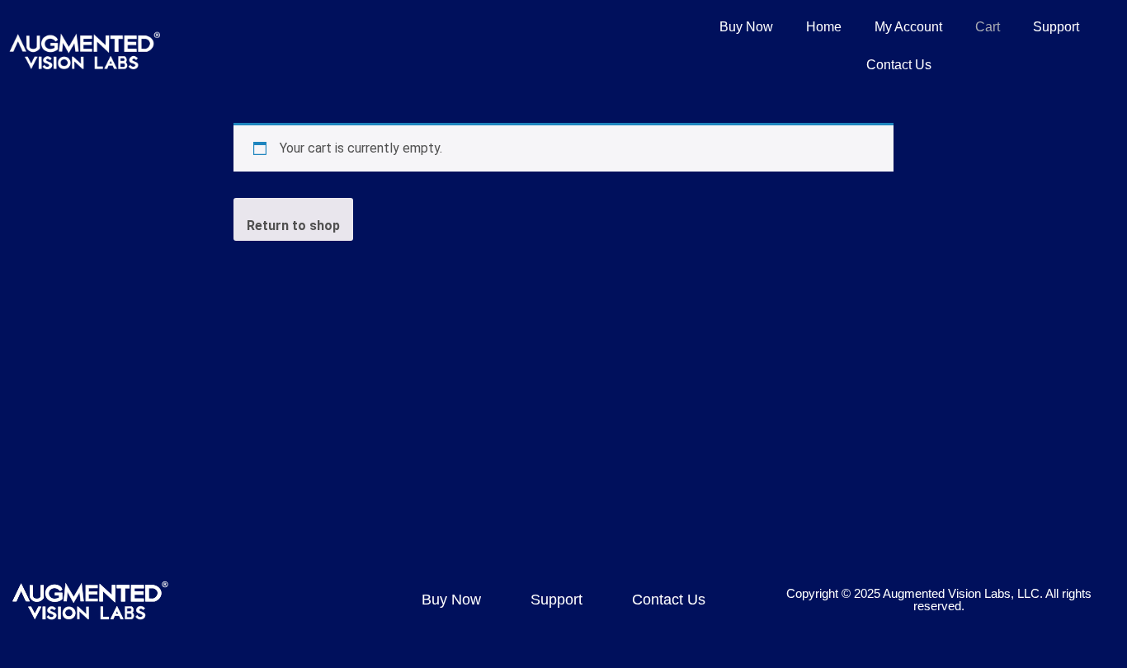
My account (908, 27)
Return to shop (293, 225)
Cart (987, 27)
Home (824, 27)
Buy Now (746, 27)
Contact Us (898, 65)
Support (1056, 27)
